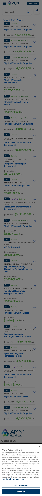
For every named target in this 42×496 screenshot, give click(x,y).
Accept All (21, 492)
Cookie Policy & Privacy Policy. (13, 479)
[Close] (39, 446)
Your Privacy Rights (21, 485)
